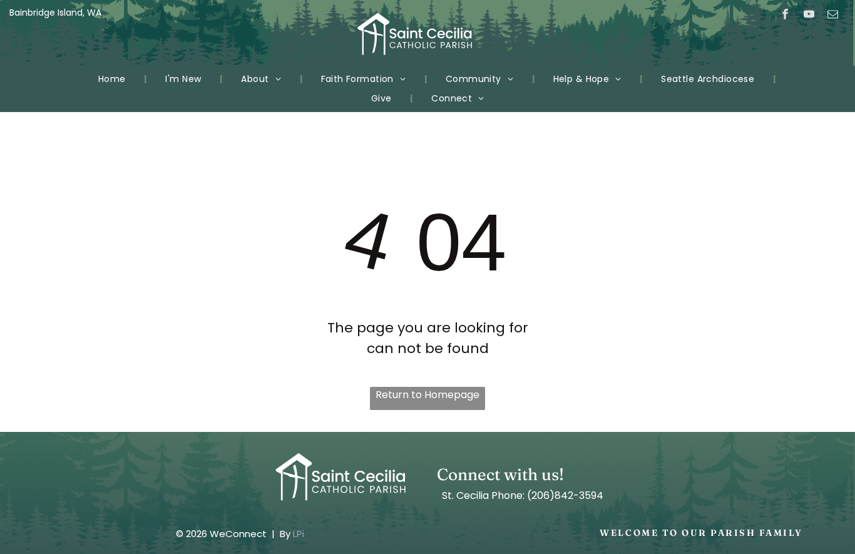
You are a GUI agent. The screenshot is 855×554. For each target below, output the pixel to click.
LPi (298, 533)
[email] (833, 15)
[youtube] (809, 15)
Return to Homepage (427, 394)
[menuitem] (113, 79)
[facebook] (785, 15)
